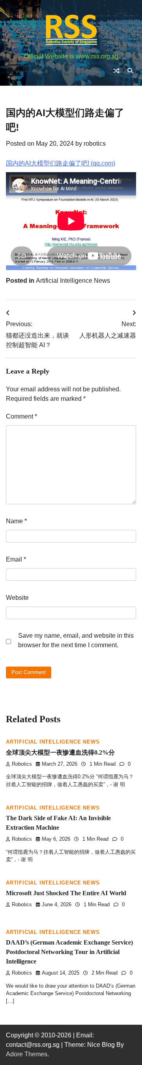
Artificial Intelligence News (73, 280)
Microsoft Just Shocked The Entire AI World (66, 893)
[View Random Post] (116, 71)
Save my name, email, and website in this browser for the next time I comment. (76, 640)
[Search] (130, 71)
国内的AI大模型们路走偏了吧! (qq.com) (60, 163)
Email (16, 559)
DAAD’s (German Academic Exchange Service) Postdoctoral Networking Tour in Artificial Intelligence (69, 952)
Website (17, 597)
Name (16, 521)
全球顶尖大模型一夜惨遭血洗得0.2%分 (60, 752)
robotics (95, 143)
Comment (21, 416)
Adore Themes (26, 1054)
